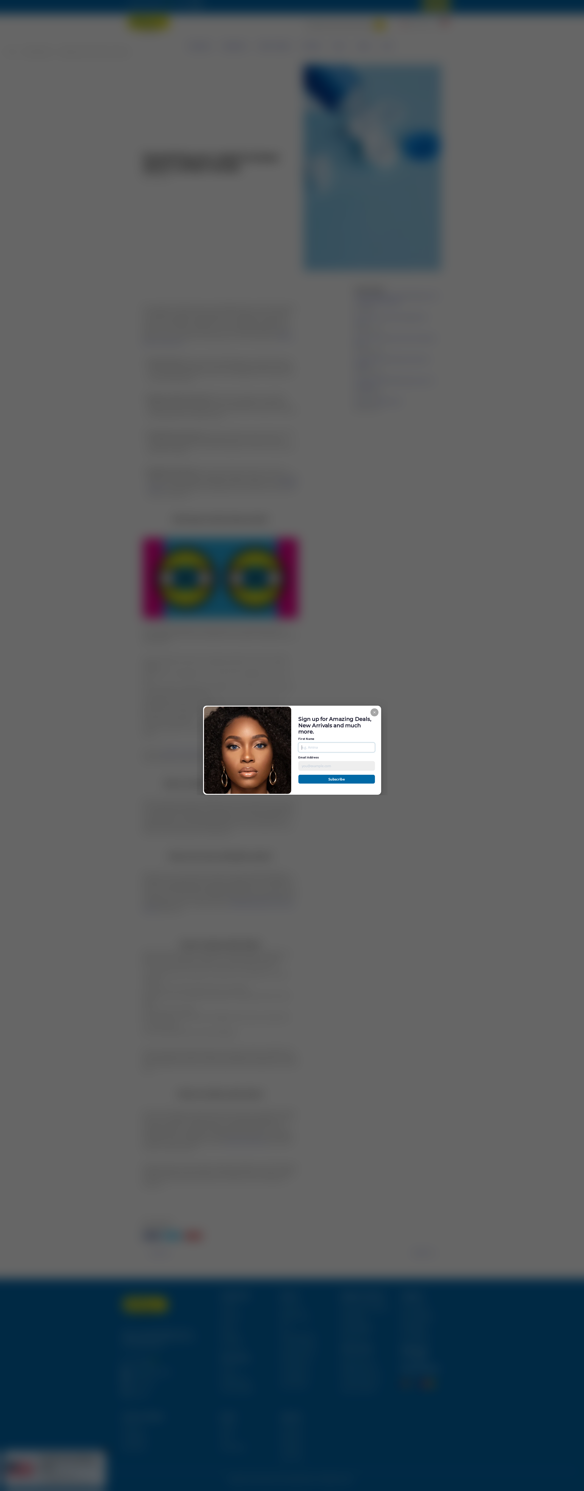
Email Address (308, 757)
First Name (306, 739)
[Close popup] (374, 712)
